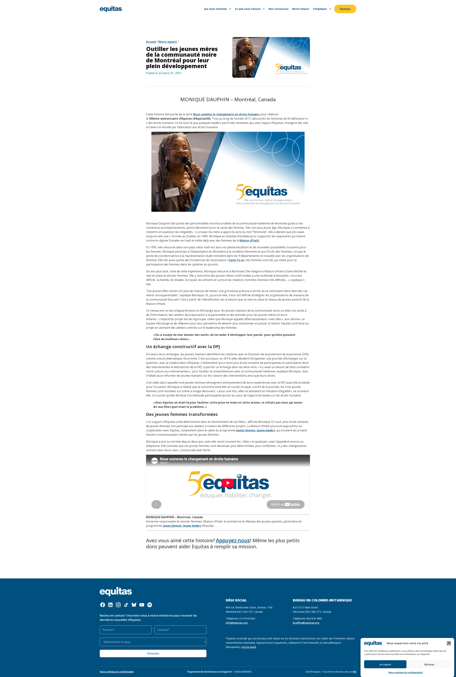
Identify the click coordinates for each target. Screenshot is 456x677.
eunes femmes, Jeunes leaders (182, 526)
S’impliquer (320, 9)
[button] (449, 643)
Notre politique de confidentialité (405, 672)
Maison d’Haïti (249, 240)
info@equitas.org (237, 622)
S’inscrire (153, 653)
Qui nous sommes (215, 9)
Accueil (151, 42)
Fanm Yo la (236, 260)
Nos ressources (279, 9)
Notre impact (300, 9)
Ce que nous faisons (248, 9)
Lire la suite (249, 647)
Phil (354, 671)
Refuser (429, 664)
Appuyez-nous (233, 540)
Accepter (385, 664)
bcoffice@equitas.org (306, 622)
